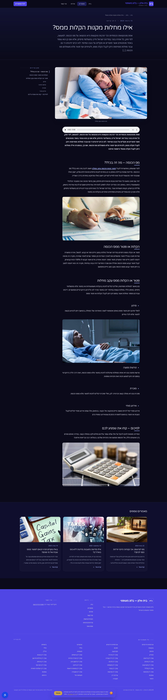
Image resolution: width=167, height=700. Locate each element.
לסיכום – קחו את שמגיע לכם (38, 94)
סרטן (44, 82)
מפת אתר (90, 626)
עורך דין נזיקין (77, 665)
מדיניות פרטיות (88, 623)
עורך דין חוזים (149, 662)
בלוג (127, 15)
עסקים (44, 672)
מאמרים (82, 4)
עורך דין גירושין (148, 658)
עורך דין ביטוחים (77, 655)
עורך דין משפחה (112, 665)
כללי (80, 648)
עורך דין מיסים (41, 662)
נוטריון (151, 655)
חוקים (116, 648)
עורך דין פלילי (149, 668)
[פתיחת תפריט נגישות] (5, 695)
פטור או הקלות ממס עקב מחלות (37, 78)
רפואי (151, 679)
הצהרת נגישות (88, 619)
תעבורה (115, 679)
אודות (73, 4)
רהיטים (44, 675)
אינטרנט (79, 645)
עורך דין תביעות (148, 672)
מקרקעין (115, 651)
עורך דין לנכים (113, 662)
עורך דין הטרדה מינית (75, 658)
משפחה (79, 651)
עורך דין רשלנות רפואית (38, 668)
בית (90, 4)
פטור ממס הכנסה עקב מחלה (104, 168)
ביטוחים (44, 645)
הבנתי (58, 693)
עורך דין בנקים (41, 655)
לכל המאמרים (20, 4)
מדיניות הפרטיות (72, 694)
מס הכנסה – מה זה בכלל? (39, 72)
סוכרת (44, 88)
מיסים (151, 651)
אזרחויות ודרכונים (147, 645)
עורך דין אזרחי (113, 655)
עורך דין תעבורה (77, 672)
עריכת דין (115, 675)
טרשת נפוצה (42, 85)
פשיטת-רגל (78, 675)
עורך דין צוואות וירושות (74, 668)
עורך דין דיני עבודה (112, 658)
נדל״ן (44, 651)
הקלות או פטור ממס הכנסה (38, 75)
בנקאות (151, 648)
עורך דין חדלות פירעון (39, 658)
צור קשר (64, 4)
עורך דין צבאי (113, 668)
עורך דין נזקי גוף (41, 665)
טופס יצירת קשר (38, 604)
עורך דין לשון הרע (76, 662)
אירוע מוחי (43, 91)
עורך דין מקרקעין (147, 665)
